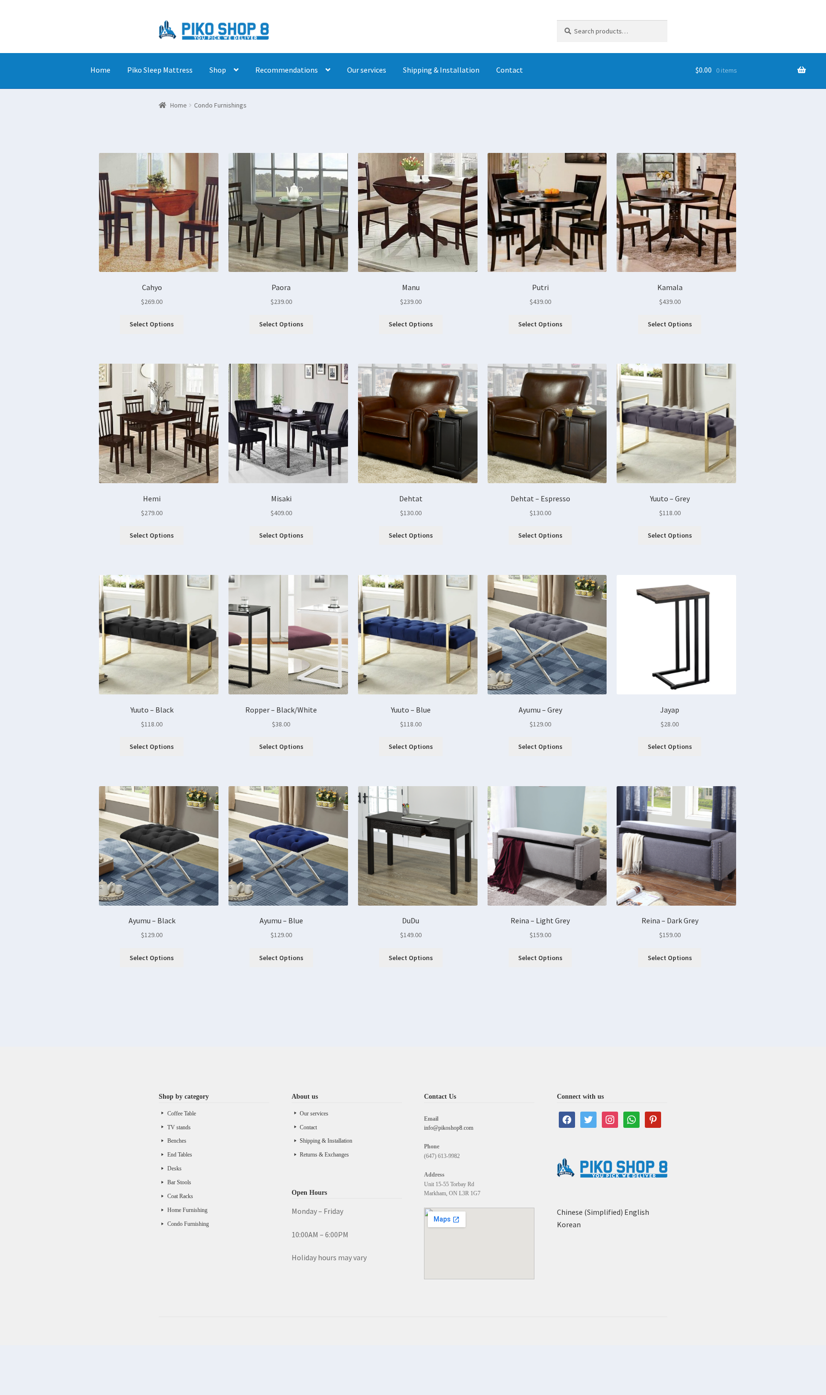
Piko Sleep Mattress (160, 70)
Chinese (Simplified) (590, 1212)
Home (100, 70)
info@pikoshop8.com (448, 1128)
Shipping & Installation (441, 70)
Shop (217, 70)
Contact (509, 70)
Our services (366, 70)
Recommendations (286, 70)
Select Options (152, 324)
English (636, 1212)
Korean (569, 1224)
